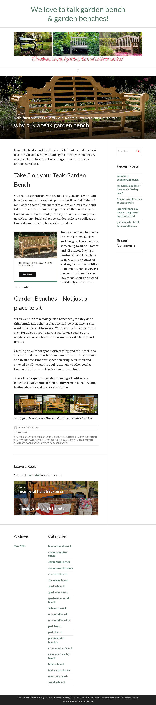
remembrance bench (60, 648)
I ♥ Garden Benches (28, 427)
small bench (69, 440)
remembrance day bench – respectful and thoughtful (128, 212)
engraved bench (57, 574)
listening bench (57, 608)
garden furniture (41, 118)
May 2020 (19, 546)
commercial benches (60, 568)
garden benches (42, 437)
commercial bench (59, 561)
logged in (34, 475)
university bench (58, 676)
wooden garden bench (55, 443)
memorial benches (59, 620)
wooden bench (110, 118)
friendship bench (58, 580)
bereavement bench (60, 546)
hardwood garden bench (30, 440)
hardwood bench (87, 437)
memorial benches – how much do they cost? (129, 189)
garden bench (22, 118)
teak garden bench (90, 118)
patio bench (71, 118)
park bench (58, 118)
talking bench (56, 664)
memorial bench (58, 614)
